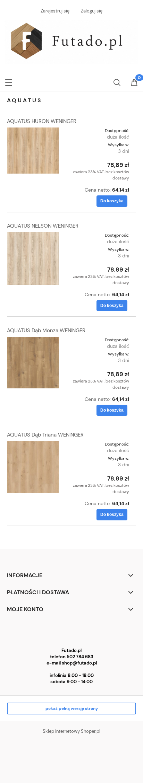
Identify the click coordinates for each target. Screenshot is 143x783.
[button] (8, 81)
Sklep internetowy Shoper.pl (71, 731)
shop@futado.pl (79, 663)
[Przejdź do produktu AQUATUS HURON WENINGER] (33, 150)
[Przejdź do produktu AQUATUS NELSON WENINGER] (33, 258)
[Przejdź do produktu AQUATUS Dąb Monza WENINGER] (33, 362)
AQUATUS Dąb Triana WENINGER (45, 434)
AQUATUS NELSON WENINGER (42, 225)
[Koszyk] (134, 83)
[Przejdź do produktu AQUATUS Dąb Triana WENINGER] (33, 467)
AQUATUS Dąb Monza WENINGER (46, 330)
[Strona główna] (71, 41)
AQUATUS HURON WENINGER (41, 121)
